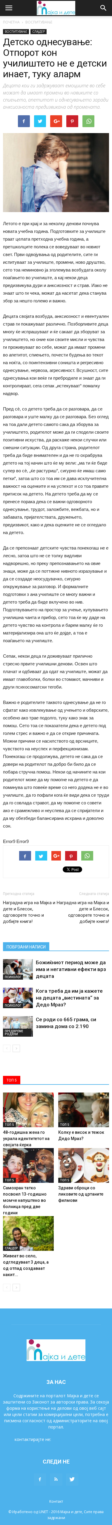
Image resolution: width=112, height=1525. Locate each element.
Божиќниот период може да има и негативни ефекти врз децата (71, 969)
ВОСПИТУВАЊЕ (38, 22)
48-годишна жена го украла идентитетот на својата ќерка (26, 1138)
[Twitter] (72, 1479)
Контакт (56, 1501)
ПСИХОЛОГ (13, 977)
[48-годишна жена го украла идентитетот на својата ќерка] (28, 1110)
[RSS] (56, 1479)
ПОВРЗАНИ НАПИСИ (26, 947)
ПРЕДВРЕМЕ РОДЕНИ (14, 1032)
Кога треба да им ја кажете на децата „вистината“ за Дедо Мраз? (69, 998)
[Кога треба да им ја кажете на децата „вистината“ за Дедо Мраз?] (18, 998)
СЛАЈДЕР (38, 31)
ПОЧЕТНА (11, 22)
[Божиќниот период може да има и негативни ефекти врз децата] (18, 969)
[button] (103, 8)
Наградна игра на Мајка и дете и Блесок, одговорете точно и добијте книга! (29, 912)
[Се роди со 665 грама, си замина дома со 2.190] (18, 1026)
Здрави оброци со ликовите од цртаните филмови (80, 1194)
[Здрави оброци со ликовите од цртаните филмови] (83, 1165)
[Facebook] (40, 1479)
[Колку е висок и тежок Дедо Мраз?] (83, 1110)
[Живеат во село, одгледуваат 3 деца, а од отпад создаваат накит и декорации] (28, 1233)
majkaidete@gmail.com (75, 1439)
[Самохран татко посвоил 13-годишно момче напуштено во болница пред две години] (28, 1165)
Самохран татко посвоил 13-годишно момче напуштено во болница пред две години (25, 1200)
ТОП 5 (9, 1125)
